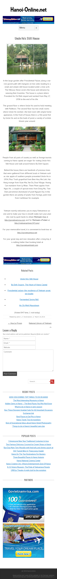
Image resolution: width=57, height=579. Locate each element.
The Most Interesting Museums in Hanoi (28, 400)
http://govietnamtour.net (27, 232)
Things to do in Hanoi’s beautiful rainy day (28, 426)
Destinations (28, 317)
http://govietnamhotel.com (27, 245)
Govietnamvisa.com (19, 577)
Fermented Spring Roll (29, 299)
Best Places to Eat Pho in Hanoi (28, 416)
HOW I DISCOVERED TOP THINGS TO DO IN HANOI (28, 397)
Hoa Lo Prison (15, 323)
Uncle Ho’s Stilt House (29, 279)
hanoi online (31, 571)
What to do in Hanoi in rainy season (28, 407)
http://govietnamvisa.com (15, 220)
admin (19, 317)
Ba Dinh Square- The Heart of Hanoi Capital (29, 284)
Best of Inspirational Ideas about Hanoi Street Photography (28, 423)
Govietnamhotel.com (33, 577)
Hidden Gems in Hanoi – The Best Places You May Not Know (28, 403)
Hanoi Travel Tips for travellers (28, 420)
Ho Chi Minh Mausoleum (29, 305)
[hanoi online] (28, 15)
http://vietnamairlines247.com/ (27, 223)
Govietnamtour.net (46, 577)
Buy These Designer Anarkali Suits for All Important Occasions (28, 410)
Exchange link (28, 413)
